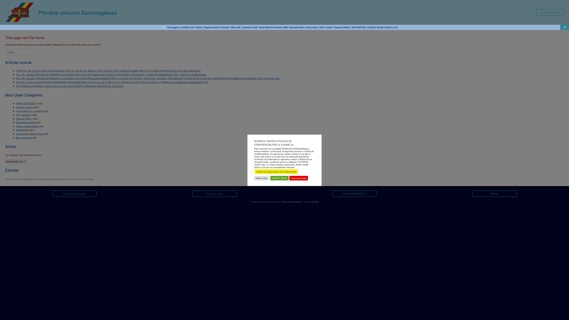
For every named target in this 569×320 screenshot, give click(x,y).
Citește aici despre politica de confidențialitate (276, 171)
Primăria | (199, 27)
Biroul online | (312, 27)
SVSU (321, 27)
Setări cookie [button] (261, 178)
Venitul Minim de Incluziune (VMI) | (273, 27)
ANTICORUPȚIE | (359, 27)
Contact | (329, 27)
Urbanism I (225, 27)
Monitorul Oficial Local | (387, 27)
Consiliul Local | (187, 27)
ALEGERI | (371, 27)
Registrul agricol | (212, 27)
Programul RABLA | (342, 27)
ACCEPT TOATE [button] (279, 178)
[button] (564, 27)
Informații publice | (297, 27)
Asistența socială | (250, 27)
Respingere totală (298, 178)
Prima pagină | (173, 27)
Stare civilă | (236, 27)
